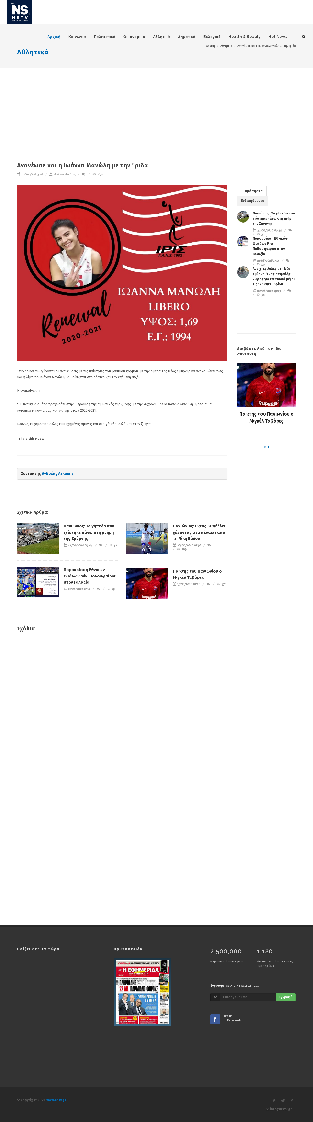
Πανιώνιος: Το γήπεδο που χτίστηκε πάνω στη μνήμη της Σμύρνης (89, 532)
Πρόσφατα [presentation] (254, 191)
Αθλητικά (33, 52)
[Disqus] (122, 706)
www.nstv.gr (56, 1100)
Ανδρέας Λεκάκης (64, 174)
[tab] (254, 191)
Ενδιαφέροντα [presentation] (252, 201)
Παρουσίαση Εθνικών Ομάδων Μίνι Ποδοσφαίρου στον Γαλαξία (90, 576)
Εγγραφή (285, 997)
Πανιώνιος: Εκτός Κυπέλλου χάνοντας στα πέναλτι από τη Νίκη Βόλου (200, 532)
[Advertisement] (156, 105)
